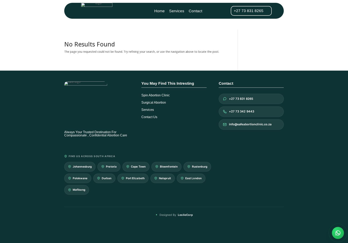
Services (176, 11)
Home (159, 11)
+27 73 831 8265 (248, 11)
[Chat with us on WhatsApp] (338, 233)
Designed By (176, 214)
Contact (195, 11)
